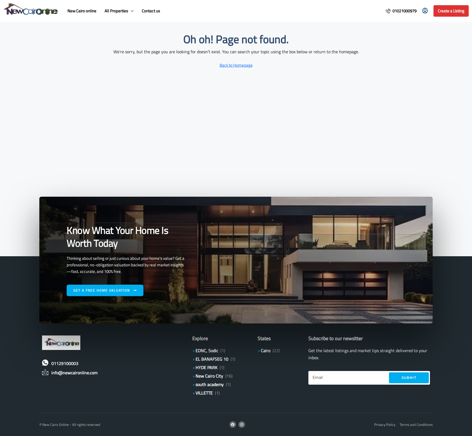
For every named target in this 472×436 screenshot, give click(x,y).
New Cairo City (209, 375)
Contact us (151, 11)
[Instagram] (241, 424)
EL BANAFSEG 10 (212, 359)
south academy (210, 384)
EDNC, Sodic (207, 350)
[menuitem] (401, 10)
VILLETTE (204, 392)
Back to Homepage (236, 65)
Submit (409, 377)
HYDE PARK (206, 367)
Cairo (265, 350)
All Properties (116, 11)
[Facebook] (232, 424)
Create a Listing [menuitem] (451, 11)
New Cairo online (81, 11)
